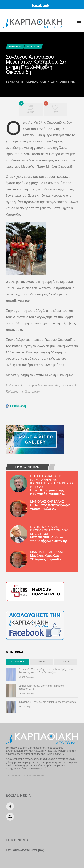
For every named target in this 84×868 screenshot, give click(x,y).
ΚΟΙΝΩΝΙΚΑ (15, 47)
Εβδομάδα (17, 662)
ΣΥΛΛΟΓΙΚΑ (33, 47)
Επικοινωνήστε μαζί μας (25, 850)
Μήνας (42, 662)
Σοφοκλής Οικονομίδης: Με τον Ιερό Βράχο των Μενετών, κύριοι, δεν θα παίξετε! (46, 671)
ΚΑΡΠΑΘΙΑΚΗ (36, 81)
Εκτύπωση (18, 406)
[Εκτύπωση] (7, 406)
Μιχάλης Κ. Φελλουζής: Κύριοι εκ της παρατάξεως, (48, 702)
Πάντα (65, 662)
